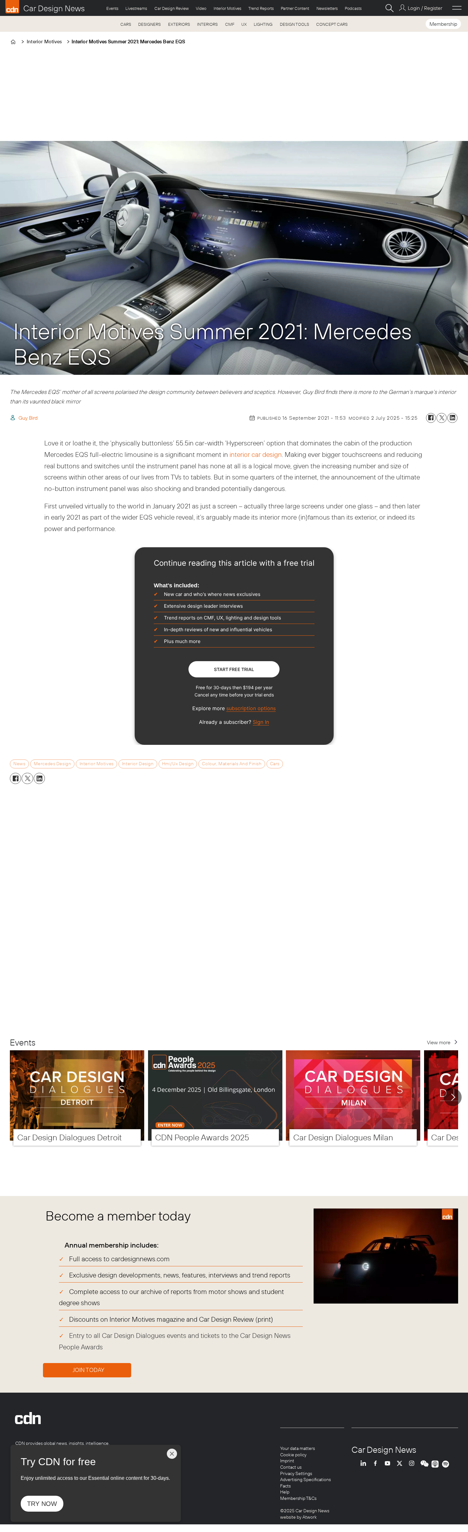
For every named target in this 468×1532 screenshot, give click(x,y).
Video (201, 8)
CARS (125, 24)
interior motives (97, 763)
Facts (285, 1486)
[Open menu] (457, 8)
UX (244, 24)
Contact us (290, 1467)
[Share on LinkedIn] (452, 418)
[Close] (172, 1454)
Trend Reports (261, 8)
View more (438, 1042)
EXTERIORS (179, 24)
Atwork (309, 1517)
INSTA (413, 1464)
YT (389, 1464)
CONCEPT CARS (332, 24)
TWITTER (401, 1464)
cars (275, 763)
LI (365, 1464)
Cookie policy (293, 1455)
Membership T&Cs (298, 1498)
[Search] (389, 8)
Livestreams (136, 8)
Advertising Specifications (305, 1479)
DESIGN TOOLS (294, 24)
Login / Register (425, 8)
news (19, 763)
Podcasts (353, 8)
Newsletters (327, 8)
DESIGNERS (149, 24)
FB (377, 1464)
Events (112, 8)
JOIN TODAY (88, 1370)
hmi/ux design (178, 763)
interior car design (256, 454)
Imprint (287, 1461)
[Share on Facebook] (431, 418)
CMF (229, 24)
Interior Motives (227, 8)
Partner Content (295, 8)
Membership (443, 24)
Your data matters (297, 1448)
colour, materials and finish (231, 763)
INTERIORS (207, 24)
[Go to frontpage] (45, 6)
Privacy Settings (296, 1473)
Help (284, 1492)
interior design (138, 763)
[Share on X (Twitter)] (441, 418)
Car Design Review (171, 8)
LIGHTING (263, 24)
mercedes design (52, 763)
